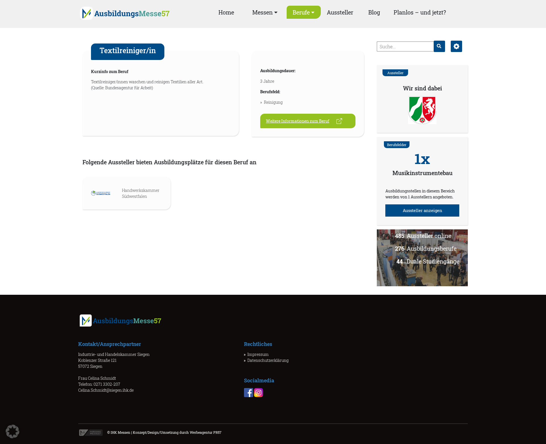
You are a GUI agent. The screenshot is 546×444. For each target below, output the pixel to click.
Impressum (258, 354)
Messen (262, 12)
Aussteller (340, 12)
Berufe (301, 12)
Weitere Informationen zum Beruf (297, 121)
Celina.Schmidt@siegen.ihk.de (106, 390)
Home (226, 12)
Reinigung (273, 102)
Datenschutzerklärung (268, 360)
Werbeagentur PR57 (206, 432)
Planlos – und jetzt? (420, 12)
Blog (374, 12)
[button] (12, 431)
